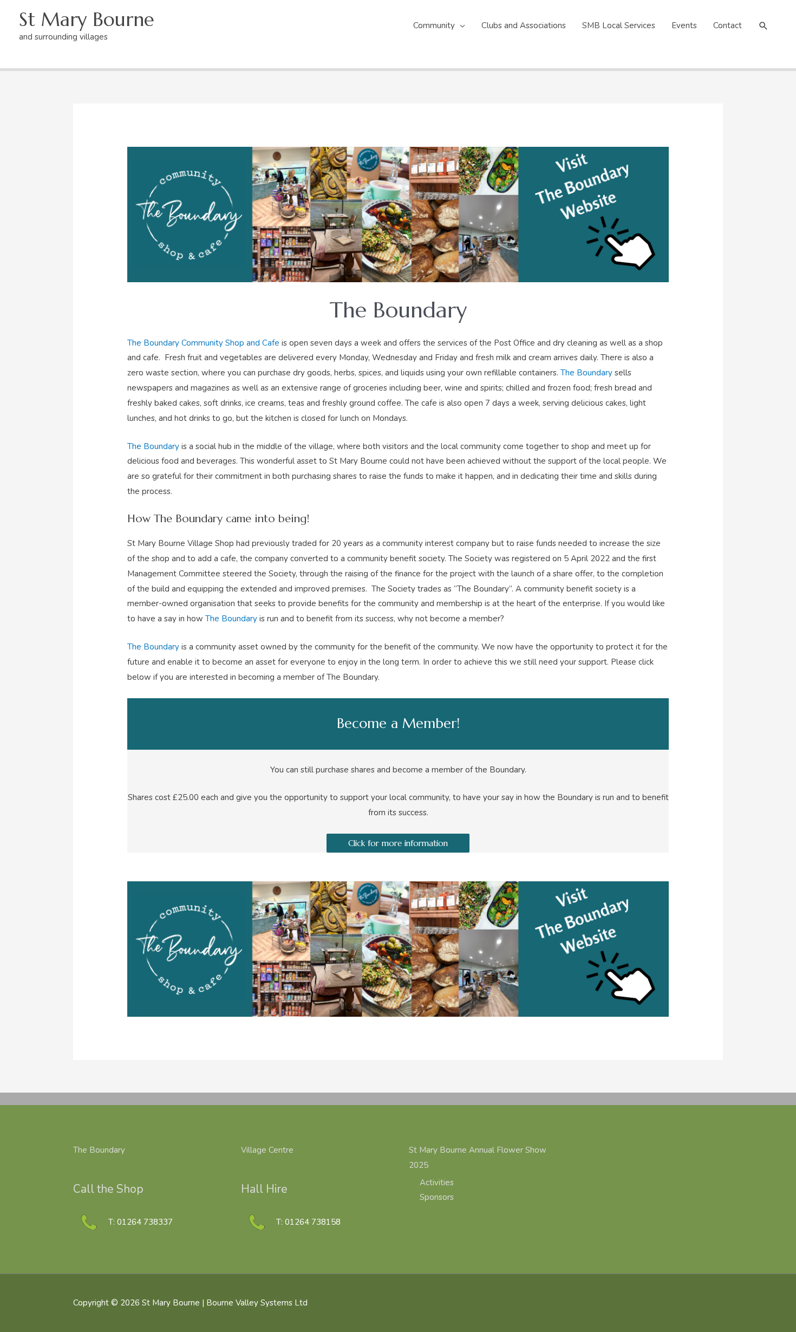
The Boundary (586, 372)
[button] (763, 26)
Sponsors (437, 1197)
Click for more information (398, 843)
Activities (437, 1182)
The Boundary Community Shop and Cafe (203, 342)
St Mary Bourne (86, 19)
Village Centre (267, 1150)
